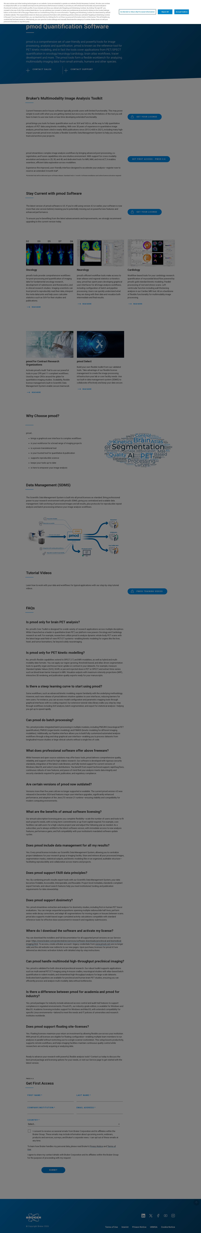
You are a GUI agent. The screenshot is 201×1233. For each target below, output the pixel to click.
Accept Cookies (182, 12)
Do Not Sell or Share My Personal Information (137, 12)
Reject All (165, 12)
